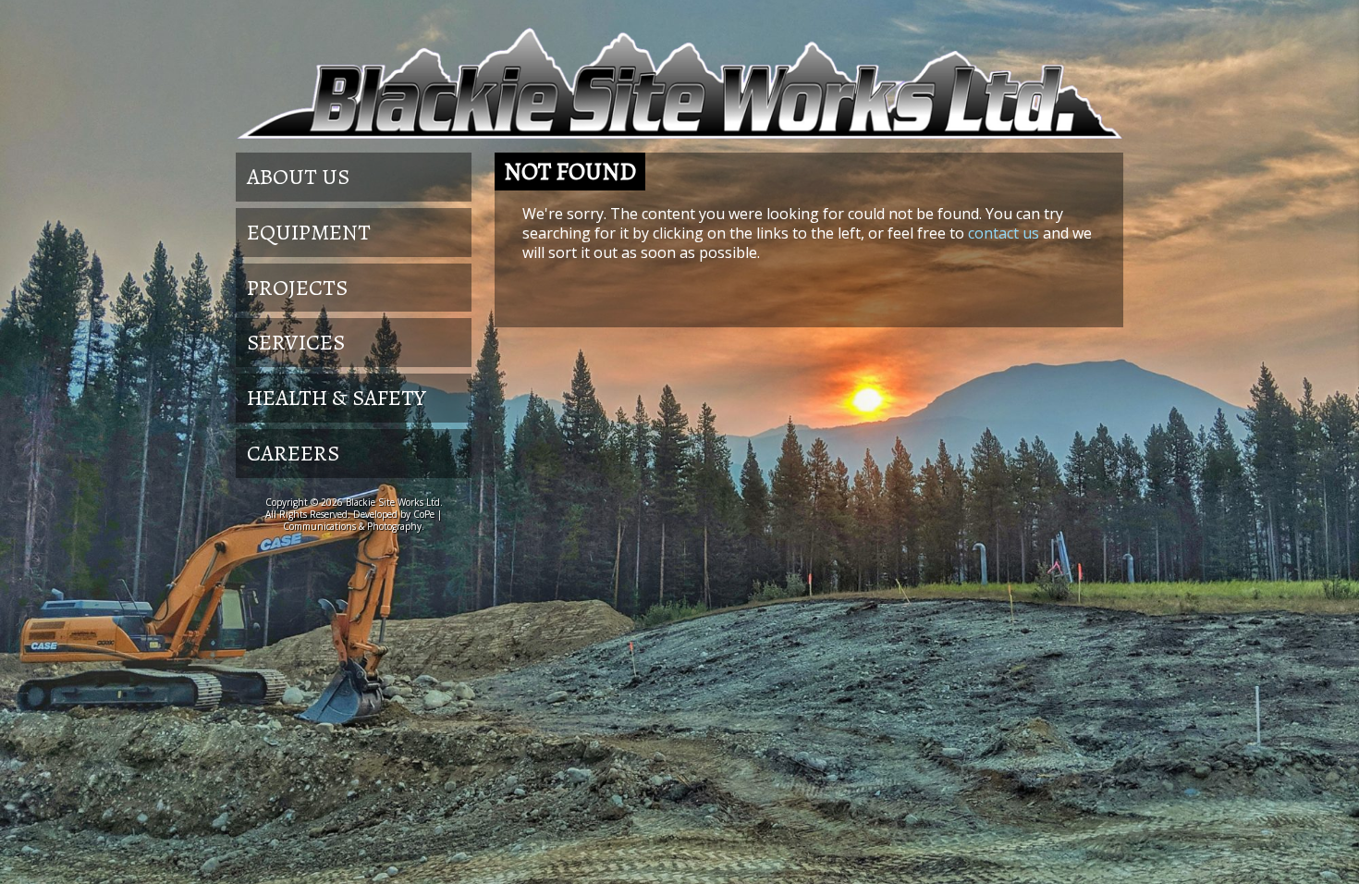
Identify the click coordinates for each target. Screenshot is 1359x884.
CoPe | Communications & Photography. (362, 520)
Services (296, 342)
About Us (298, 176)
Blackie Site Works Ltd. (394, 502)
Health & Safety (336, 397)
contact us (1003, 233)
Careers (293, 453)
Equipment (309, 232)
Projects (297, 287)
